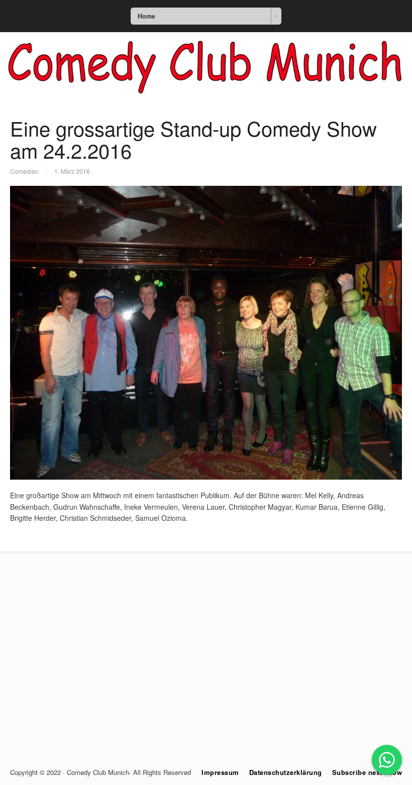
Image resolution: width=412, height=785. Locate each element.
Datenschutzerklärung (285, 772)
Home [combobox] (146, 16)
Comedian (24, 171)
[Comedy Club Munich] (206, 99)
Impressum (220, 772)
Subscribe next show (367, 772)
